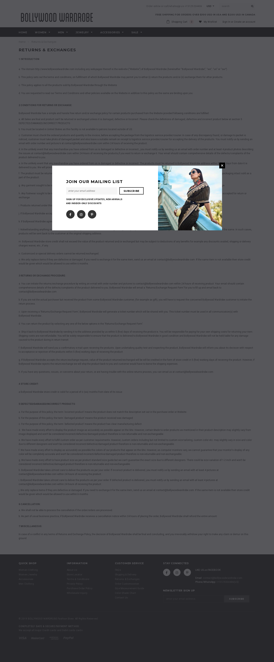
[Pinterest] (92, 213)
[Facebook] (70, 213)
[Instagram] (81, 213)
